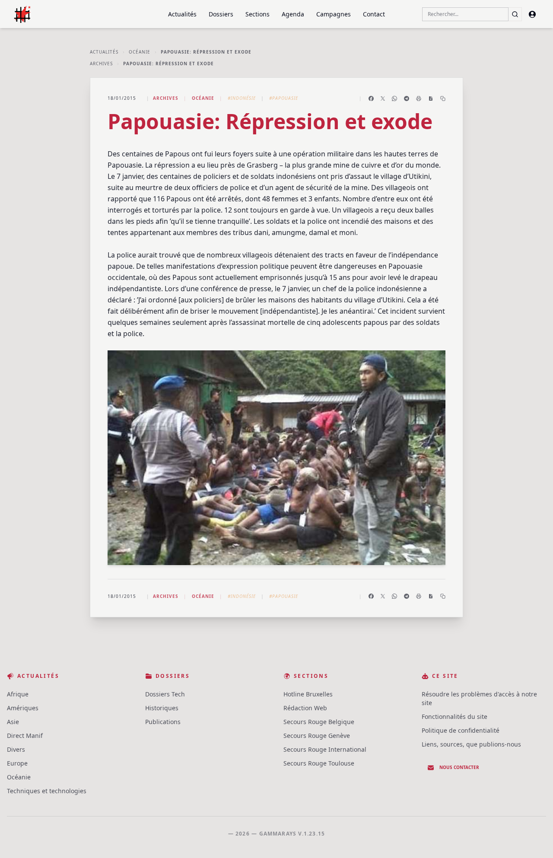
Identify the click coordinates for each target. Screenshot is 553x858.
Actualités (182, 14)
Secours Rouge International (324, 749)
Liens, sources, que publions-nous (471, 744)
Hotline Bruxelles (308, 694)
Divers (16, 749)
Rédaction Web (305, 708)
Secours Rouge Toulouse (318, 763)
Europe (17, 763)
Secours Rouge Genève (316, 735)
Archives (101, 63)
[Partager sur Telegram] (406, 98)
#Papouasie (283, 98)
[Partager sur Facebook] (371, 98)
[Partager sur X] (383, 98)
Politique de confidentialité (460, 730)
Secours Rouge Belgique (318, 722)
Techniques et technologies (46, 791)
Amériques (22, 708)
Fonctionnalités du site (454, 716)
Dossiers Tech (165, 694)
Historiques (161, 708)
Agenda (293, 14)
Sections (257, 14)
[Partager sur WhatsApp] (394, 98)
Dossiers (221, 14)
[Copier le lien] (442, 98)
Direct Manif (25, 735)
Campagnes (333, 14)
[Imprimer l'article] (418, 98)
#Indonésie (242, 98)
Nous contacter (459, 767)
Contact (374, 14)
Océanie (139, 52)
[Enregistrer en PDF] (430, 98)
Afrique (18, 694)
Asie (13, 722)
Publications (163, 722)
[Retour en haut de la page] (534, 839)
